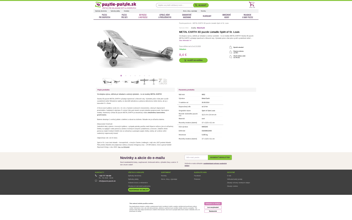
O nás (229, 176)
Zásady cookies (232, 186)
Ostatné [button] (231, 172)
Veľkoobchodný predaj (234, 179)
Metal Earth (201, 28)
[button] (201, 5)
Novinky (203, 11)
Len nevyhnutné (213, 207)
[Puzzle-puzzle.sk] (115, 5)
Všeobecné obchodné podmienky (139, 186)
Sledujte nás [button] (200, 172)
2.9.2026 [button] (190, 46)
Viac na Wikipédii (124, 147)
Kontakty (126, 11)
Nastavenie (213, 211)
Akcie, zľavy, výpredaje (190, 11)
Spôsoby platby (115, 11)
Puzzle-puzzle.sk (185, 23)
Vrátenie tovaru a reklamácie (138, 183)
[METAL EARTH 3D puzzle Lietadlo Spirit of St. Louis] (135, 48)
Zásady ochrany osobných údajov (238, 183)
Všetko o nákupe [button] (136, 172)
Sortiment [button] (166, 172)
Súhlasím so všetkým (213, 203)
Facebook (197, 176)
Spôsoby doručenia (101, 11)
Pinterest (197, 179)
